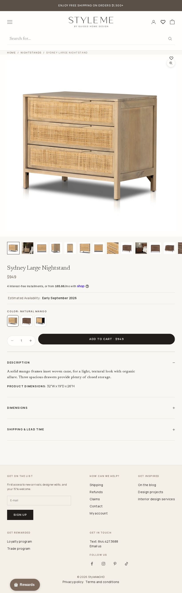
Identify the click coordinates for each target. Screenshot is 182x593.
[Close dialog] (173, 243)
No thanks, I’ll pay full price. (118, 330)
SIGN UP (134, 316)
